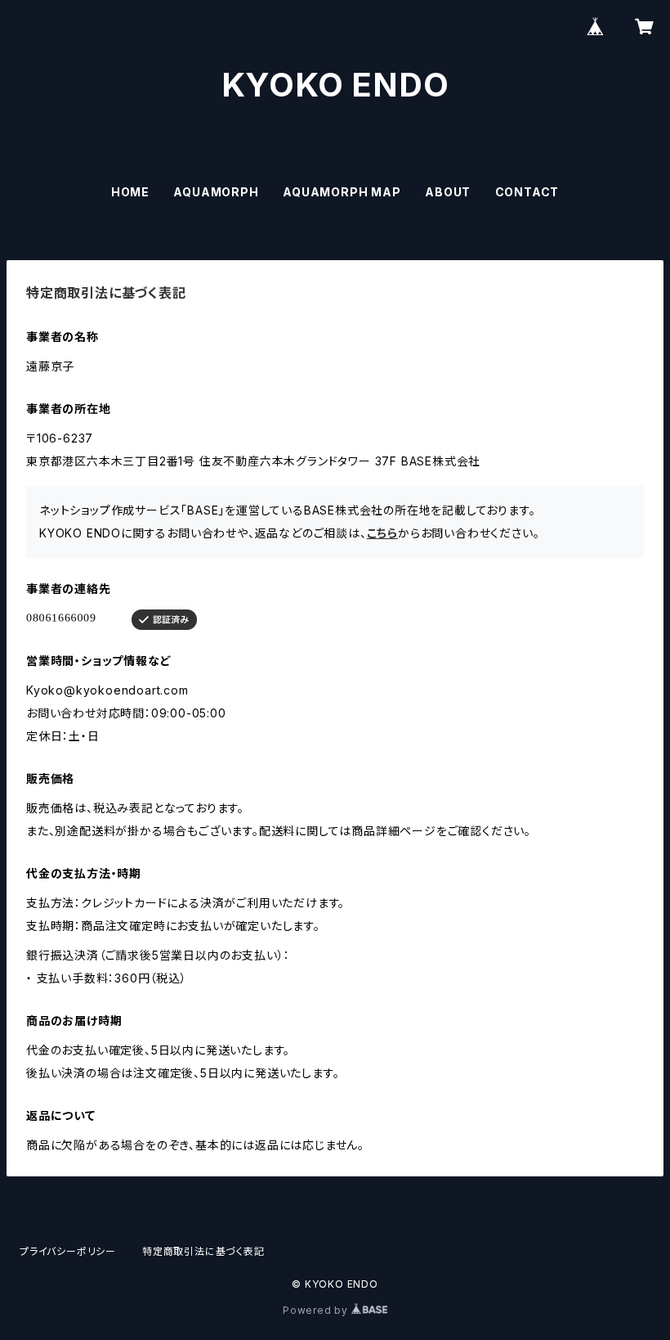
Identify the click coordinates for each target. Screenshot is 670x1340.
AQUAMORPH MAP (341, 192)
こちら (382, 533)
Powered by (317, 1310)
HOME (130, 192)
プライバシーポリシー (68, 1251)
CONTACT (527, 192)
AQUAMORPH (215, 192)
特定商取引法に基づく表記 (203, 1251)
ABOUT (448, 192)
